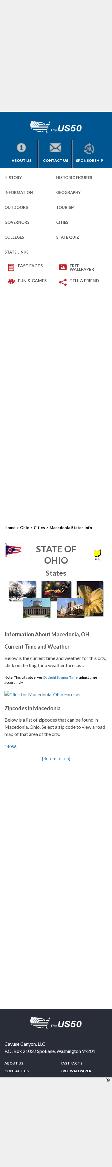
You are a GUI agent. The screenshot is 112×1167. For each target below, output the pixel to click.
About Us (21, 160)
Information (18, 192)
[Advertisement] (56, 56)
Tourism (65, 207)
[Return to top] (56, 758)
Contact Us (55, 160)
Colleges (14, 237)
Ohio (24, 527)
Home (10, 527)
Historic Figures (74, 177)
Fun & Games (32, 280)
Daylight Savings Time (60, 677)
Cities (62, 222)
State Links (16, 252)
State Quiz (67, 237)
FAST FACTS (30, 265)
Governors (17, 222)
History (13, 177)
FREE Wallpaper (82, 267)
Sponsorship (89, 160)
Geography (68, 192)
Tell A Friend (84, 280)
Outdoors (16, 207)
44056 (10, 746)
